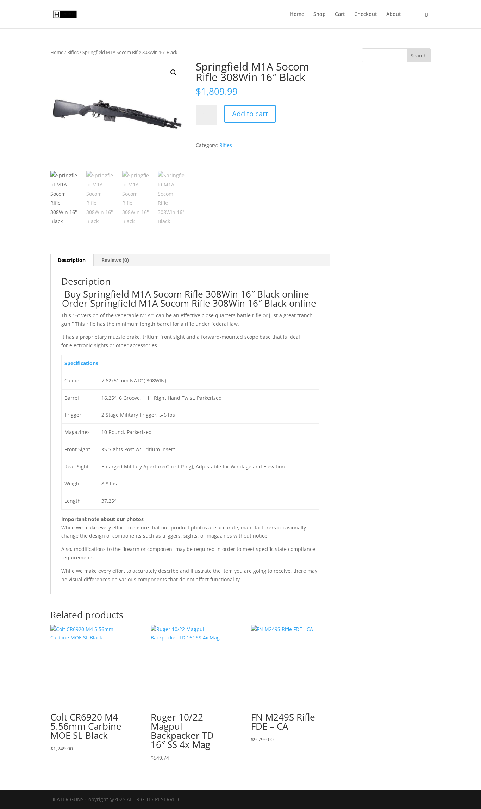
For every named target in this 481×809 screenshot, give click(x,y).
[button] (173, 72)
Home (297, 14)
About (393, 14)
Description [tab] (72, 260)
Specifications (81, 363)
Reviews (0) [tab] (115, 260)
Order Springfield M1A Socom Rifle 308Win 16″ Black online (190, 303)
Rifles (73, 52)
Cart (340, 14)
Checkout (365, 14)
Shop (319, 14)
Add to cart (250, 113)
